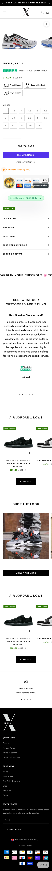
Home (5, 771)
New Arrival (8, 776)
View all (26, 481)
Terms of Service (10, 752)
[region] (26, 687)
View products (26, 573)
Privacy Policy (9, 747)
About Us (7, 790)
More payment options (26, 161)
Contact (6, 795)
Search (6, 743)
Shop (5, 785)
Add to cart (26, 146)
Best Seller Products (11, 781)
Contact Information (11, 757)
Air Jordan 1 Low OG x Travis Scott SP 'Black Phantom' (17, 463)
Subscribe (14, 829)
